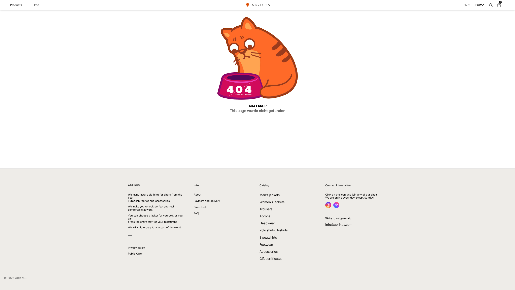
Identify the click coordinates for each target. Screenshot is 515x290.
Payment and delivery (207, 200)
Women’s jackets (272, 202)
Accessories (269, 252)
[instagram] (328, 207)
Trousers (266, 209)
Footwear (266, 244)
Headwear (267, 223)
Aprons (265, 216)
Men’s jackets (270, 195)
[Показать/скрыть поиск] (490, 5)
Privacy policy (136, 247)
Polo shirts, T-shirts (274, 230)
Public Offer (135, 253)
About (197, 194)
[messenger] (336, 207)
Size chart (200, 207)
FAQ (196, 213)
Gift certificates (271, 259)
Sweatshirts (268, 237)
